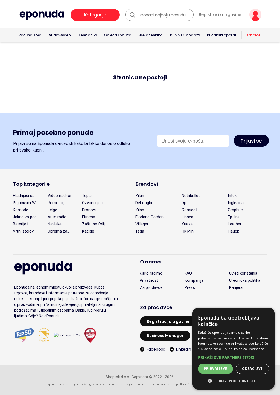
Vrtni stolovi (23, 231)
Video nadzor (60, 195)
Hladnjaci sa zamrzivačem (25, 195)
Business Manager (165, 335)
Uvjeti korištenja (243, 273)
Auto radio (57, 216)
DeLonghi (143, 202)
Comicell (189, 209)
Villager (141, 224)
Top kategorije (31, 184)
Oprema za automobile (58, 231)
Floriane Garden (149, 216)
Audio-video (60, 35)
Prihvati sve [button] (215, 368)
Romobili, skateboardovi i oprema (60, 202)
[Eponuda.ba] (42, 15)
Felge (52, 209)
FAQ (188, 273)
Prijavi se (251, 140)
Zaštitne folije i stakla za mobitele (94, 224)
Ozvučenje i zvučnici (92, 202)
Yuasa (187, 224)
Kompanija (194, 280)
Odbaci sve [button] (252, 368)
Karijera (236, 287)
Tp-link (234, 216)
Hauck (233, 231)
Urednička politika (244, 280)
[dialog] (233, 349)
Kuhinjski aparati (185, 35)
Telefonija (87, 35)
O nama (150, 261)
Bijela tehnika (150, 35)
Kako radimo (151, 273)
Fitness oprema (89, 216)
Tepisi (87, 195)
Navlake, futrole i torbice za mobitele (57, 224)
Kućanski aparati (222, 35)
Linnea (187, 216)
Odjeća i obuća (117, 35)
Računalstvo (30, 35)
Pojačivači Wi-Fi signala (25, 202)
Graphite (235, 209)
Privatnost (149, 280)
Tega (139, 231)
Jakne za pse (25, 216)
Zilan (139, 195)
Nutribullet (191, 195)
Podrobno (256, 349)
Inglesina (236, 202)
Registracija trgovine (220, 15)
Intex (232, 195)
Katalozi (253, 35)
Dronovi (89, 209)
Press (190, 287)
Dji (184, 202)
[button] (233, 357)
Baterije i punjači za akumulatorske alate (26, 224)
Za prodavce (151, 287)
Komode (20, 209)
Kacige (88, 231)
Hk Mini (188, 231)
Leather (234, 224)
